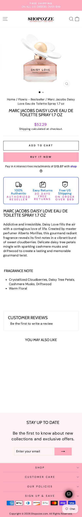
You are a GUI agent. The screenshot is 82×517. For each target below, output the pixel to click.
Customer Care (40, 477)
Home (11, 99)
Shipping (25, 129)
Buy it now (41, 157)
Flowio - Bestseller (31, 99)
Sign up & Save (40, 495)
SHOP (40, 467)
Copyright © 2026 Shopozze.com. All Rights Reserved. (40, 513)
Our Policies (40, 486)
